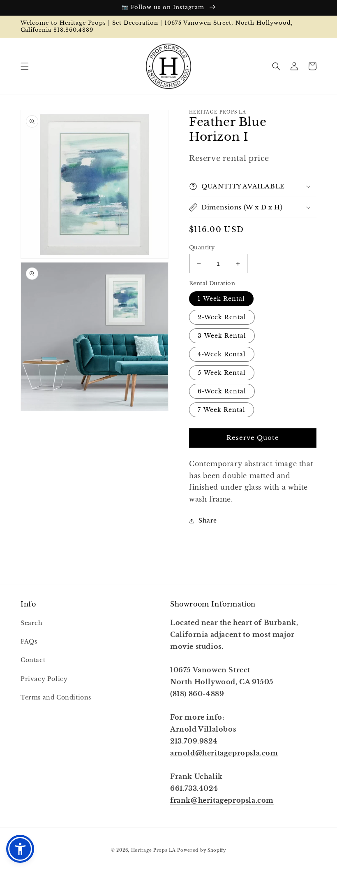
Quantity (202, 247)
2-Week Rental (222, 317)
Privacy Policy (44, 679)
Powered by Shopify (201, 850)
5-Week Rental (222, 372)
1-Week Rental (221, 298)
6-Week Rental (222, 391)
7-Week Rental (221, 410)
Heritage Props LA (153, 850)
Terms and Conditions (56, 697)
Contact (33, 660)
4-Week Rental (222, 354)
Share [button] (208, 520)
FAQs (29, 641)
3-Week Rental (222, 335)
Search (32, 623)
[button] (25, 66)
